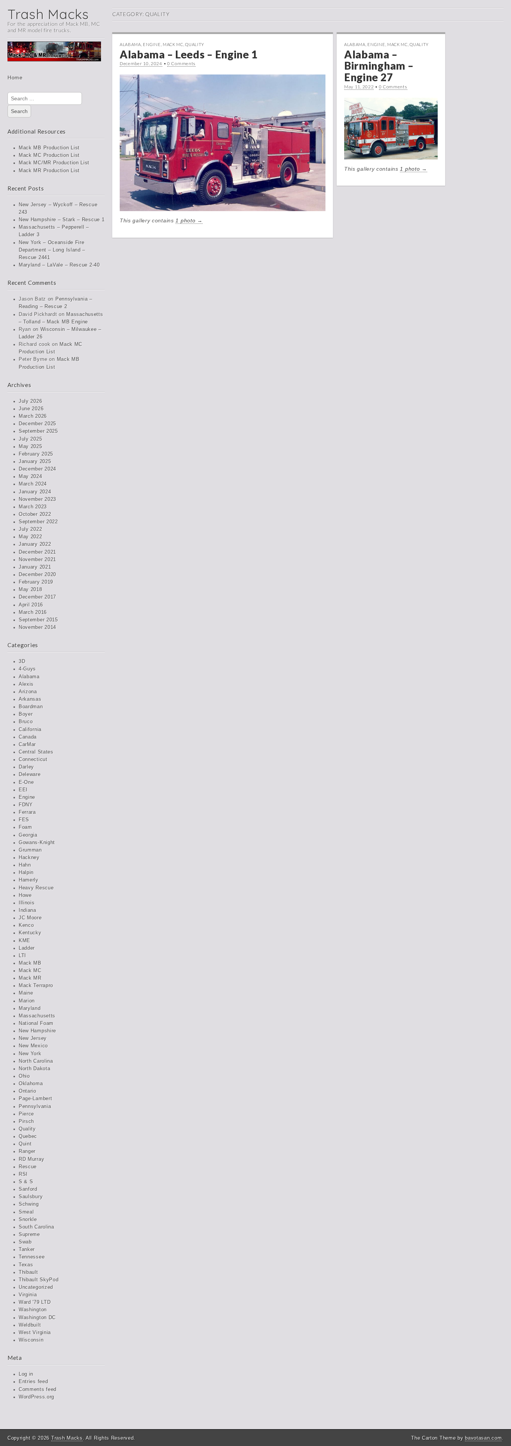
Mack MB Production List (49, 147)
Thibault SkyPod (39, 1279)
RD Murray (31, 1159)
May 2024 (30, 476)
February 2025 (36, 454)
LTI (22, 955)
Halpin (26, 872)
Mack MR (30, 978)
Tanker (27, 1249)
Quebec (28, 1136)
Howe (25, 895)
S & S (26, 1181)
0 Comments (181, 63)
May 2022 (30, 536)
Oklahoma (31, 1083)
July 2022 (30, 529)
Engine (27, 797)
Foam (25, 827)
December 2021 (37, 552)
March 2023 (33, 506)
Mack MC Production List (49, 155)
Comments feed (37, 1389)
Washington (33, 1309)
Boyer (26, 714)
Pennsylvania (35, 1106)
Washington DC (37, 1317)
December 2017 (37, 597)
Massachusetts (37, 1016)
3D (22, 661)
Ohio (24, 1076)
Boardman (31, 706)
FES (24, 819)
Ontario (27, 1091)
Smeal (26, 1212)
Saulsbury (31, 1196)
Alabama (29, 676)
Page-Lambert (35, 1098)
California (30, 729)
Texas (26, 1264)
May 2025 (30, 446)
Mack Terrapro (36, 985)
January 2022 (35, 544)
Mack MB (30, 963)
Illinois (27, 902)
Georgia (28, 835)
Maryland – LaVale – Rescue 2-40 (59, 265)
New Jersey (33, 1038)
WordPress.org (36, 1397)
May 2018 (30, 589)
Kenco (26, 925)
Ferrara (27, 812)
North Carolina (36, 1061)
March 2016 (33, 612)
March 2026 (33, 416)
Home (15, 77)
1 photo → (188, 220)
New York (30, 1053)
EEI (23, 789)
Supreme (29, 1234)
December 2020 (37, 574)
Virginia (28, 1294)
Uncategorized (36, 1287)
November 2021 (37, 559)
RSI (23, 1174)
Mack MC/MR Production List (54, 162)
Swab (25, 1242)
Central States (36, 752)
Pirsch (26, 1121)
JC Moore (30, 917)
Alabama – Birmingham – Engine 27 (378, 66)
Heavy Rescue (36, 888)
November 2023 (37, 499)
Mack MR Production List (49, 170)
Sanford (28, 1189)
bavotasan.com (483, 1438)
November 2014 (37, 627)
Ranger (27, 1151)
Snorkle (28, 1219)
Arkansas (30, 699)
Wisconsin (31, 1340)
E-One (26, 782)
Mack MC (30, 970)
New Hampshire (37, 1030)
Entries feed (33, 1381)
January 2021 (35, 567)
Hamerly (29, 880)
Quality (27, 1129)
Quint (25, 1144)
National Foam (36, 1023)
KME (24, 940)
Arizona (28, 691)
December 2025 (37, 423)
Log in (26, 1374)
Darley (26, 767)
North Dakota (34, 1068)
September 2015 (38, 619)
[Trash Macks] (54, 57)
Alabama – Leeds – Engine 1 (188, 54)
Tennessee (32, 1257)
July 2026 (30, 401)
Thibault (28, 1272)
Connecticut (33, 759)
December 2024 (37, 469)
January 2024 (35, 491)
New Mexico (33, 1045)
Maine (26, 993)
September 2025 (38, 431)
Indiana (27, 910)
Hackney (29, 857)
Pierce (26, 1114)
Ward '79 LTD (35, 1302)
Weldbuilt (30, 1325)
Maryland (30, 1008)
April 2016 (31, 605)
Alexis (26, 684)
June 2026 (31, 408)
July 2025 (30, 439)
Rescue (28, 1166)
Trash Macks (48, 14)
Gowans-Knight (37, 842)
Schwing (29, 1204)
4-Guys (27, 669)
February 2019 (36, 582)
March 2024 (33, 484)
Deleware (30, 774)
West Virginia (35, 1332)
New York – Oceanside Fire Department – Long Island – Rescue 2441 (52, 250)
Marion (27, 1001)
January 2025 (35, 461)
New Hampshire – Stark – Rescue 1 (61, 219)
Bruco (26, 721)
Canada (28, 737)
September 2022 (38, 521)
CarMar (27, 744)
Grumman (30, 850)
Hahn (25, 865)
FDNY (26, 804)
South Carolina (36, 1227)
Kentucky (30, 932)
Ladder (27, 948)
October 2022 (35, 514)
